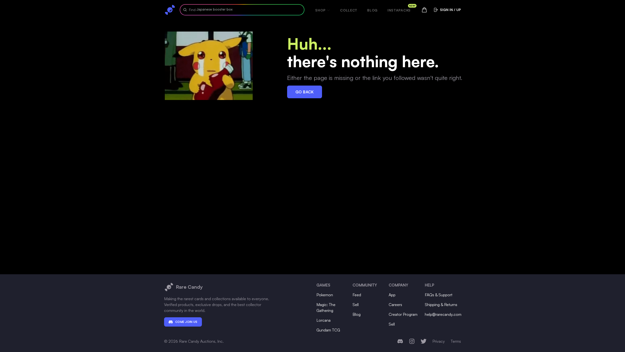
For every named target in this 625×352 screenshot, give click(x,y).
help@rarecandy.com (443, 314)
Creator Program (403, 314)
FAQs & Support (438, 294)
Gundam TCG (328, 330)
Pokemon (324, 294)
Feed (357, 294)
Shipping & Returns (441, 304)
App (392, 294)
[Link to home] (170, 10)
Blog (372, 10)
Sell (356, 304)
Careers (395, 304)
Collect (348, 10)
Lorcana (323, 320)
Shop (320, 10)
